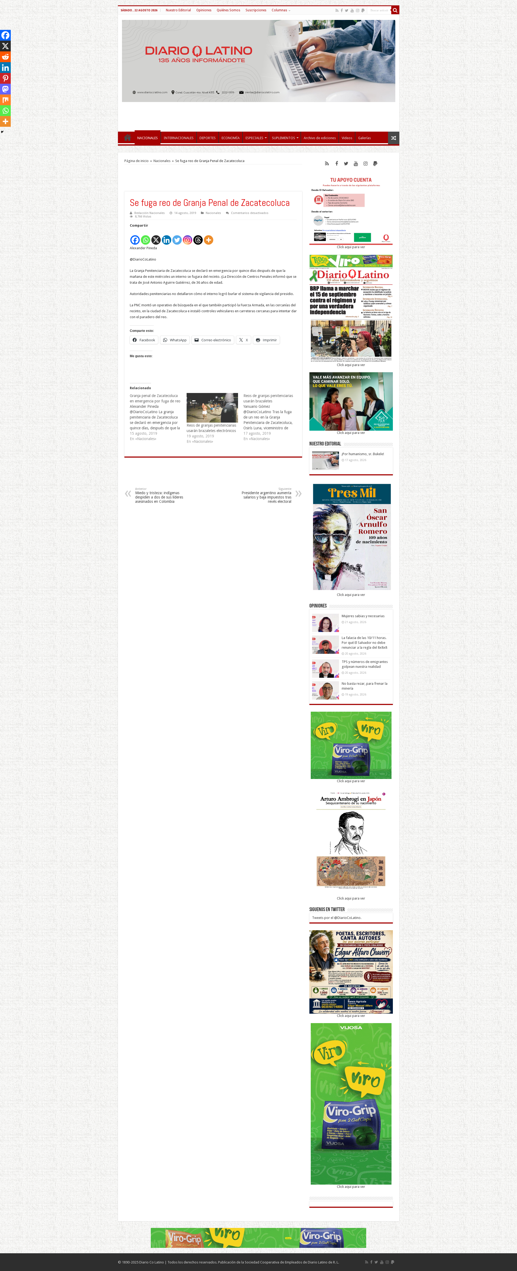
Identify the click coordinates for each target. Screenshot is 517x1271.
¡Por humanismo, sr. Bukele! (363, 454)
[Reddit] (5, 56)
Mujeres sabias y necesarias (363, 616)
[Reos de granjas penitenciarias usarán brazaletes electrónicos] (212, 407)
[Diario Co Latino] (258, 60)
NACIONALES (147, 138)
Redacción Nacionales (149, 213)
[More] (208, 237)
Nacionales (161, 161)
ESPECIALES (254, 138)
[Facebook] (341, 10)
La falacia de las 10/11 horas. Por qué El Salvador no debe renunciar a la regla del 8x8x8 (364, 642)
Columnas (279, 10)
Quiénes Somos (228, 10)
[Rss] (337, 10)
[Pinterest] (5, 78)
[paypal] (363, 10)
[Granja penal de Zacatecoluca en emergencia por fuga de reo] (158, 417)
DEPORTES (208, 138)
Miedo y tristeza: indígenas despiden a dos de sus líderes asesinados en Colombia (159, 495)
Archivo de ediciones (320, 138)
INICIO (128, 137)
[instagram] (357, 10)
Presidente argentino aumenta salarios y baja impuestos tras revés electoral (266, 495)
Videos (347, 138)
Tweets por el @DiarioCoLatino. (336, 918)
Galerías (364, 138)
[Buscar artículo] (395, 10)
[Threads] (198, 237)
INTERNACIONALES (179, 138)
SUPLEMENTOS (283, 138)
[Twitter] (346, 10)
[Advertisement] (258, 114)
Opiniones (203, 10)
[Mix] (5, 99)
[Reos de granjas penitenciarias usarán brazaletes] (271, 417)
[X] (156, 237)
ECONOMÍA (231, 138)
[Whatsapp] (145, 237)
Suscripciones (256, 10)
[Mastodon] (5, 89)
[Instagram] (187, 237)
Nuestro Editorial (178, 10)
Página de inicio (136, 161)
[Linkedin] (166, 237)
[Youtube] (352, 10)
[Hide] (2, 132)
